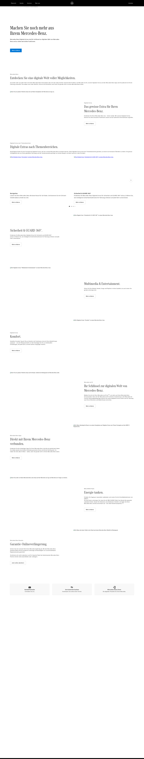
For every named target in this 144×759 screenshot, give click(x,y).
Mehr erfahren (16, 50)
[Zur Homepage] (72, 3)
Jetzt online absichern (18, 563)
